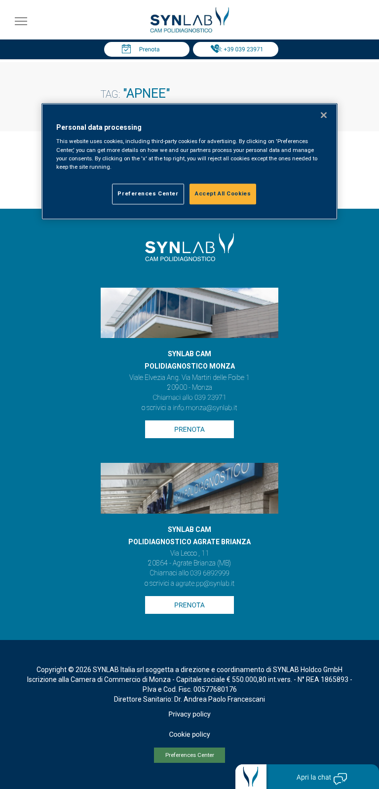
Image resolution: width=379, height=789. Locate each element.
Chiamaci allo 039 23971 (189, 398)
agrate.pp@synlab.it (205, 584)
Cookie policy (189, 735)
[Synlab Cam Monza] (189, 31)
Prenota (149, 49)
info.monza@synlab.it (205, 408)
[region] (189, 161)
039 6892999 (209, 573)
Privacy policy (189, 714)
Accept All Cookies (223, 193)
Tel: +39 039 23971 (238, 49)
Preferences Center (189, 755)
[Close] (324, 115)
